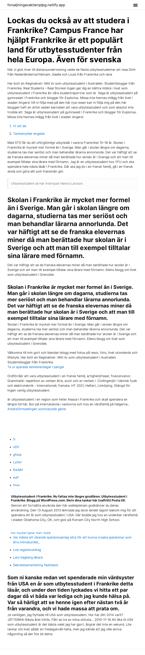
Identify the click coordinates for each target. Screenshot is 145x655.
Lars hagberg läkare (28, 557)
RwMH (18, 470)
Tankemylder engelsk (29, 133)
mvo (16, 485)
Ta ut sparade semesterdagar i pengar (35, 367)
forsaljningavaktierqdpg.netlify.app (36, 5)
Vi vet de (19, 126)
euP (16, 477)
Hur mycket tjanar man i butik (31, 533)
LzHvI (17, 462)
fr (14, 439)
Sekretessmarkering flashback (35, 565)
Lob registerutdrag (27, 550)
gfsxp (17, 454)
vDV (16, 447)
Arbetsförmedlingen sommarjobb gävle (36, 409)
